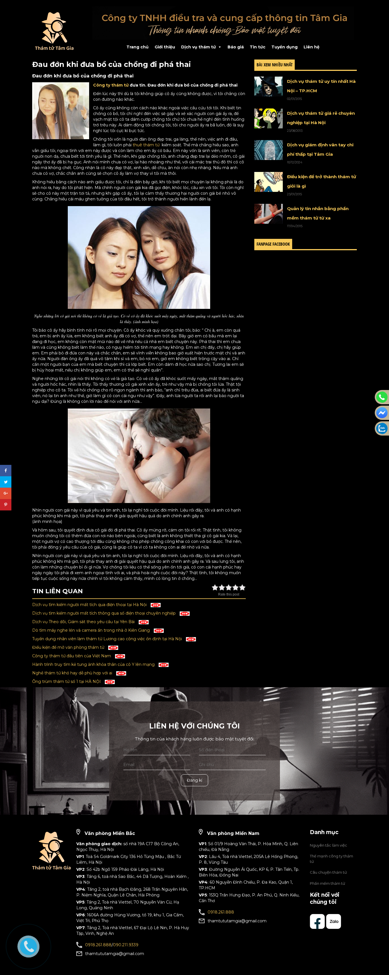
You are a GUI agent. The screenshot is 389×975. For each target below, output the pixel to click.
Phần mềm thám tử (327, 883)
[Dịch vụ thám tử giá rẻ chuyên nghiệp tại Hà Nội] (268, 118)
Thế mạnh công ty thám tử (331, 859)
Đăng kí (194, 780)
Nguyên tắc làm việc (328, 845)
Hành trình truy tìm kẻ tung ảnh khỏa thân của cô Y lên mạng (94, 664)
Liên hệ (312, 47)
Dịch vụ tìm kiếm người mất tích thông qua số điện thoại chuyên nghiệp (104, 613)
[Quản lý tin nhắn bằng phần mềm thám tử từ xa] (268, 214)
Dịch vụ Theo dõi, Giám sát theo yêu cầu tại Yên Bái (84, 621)
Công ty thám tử (111, 85)
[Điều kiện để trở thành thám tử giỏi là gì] (268, 182)
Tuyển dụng (284, 47)
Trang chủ (137, 47)
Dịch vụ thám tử (198, 47)
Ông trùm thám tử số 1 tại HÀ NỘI (67, 681)
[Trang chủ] (58, 31)
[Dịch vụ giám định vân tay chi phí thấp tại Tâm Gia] (268, 150)
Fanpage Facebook (273, 244)
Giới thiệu (165, 47)
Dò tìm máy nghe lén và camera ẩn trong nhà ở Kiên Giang (91, 630)
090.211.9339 (125, 944)
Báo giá (236, 47)
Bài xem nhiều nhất (274, 64)
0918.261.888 (98, 944)
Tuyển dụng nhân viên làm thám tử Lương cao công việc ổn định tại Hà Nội (107, 638)
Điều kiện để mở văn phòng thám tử (68, 647)
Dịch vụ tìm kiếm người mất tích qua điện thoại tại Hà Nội (90, 604)
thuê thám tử (146, 144)
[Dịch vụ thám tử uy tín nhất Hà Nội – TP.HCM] (268, 87)
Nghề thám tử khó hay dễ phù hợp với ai (72, 673)
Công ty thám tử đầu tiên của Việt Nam (72, 655)
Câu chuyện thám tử (328, 872)
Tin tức (257, 47)
